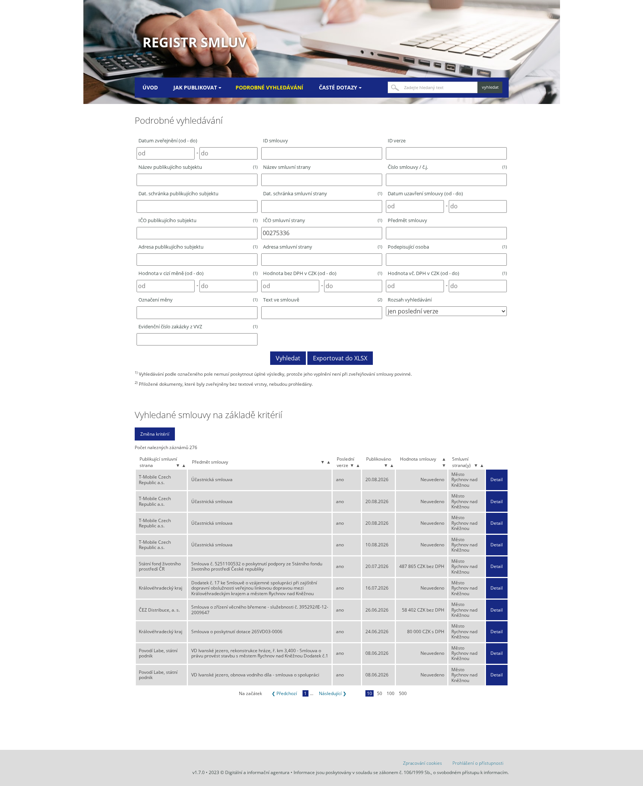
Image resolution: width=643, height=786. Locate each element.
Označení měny (197, 299)
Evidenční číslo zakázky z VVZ (197, 326)
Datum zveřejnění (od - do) (167, 140)
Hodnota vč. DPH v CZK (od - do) (447, 273)
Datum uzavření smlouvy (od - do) (425, 193)
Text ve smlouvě (322, 299)
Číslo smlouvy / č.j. (447, 167)
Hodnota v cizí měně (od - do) (197, 273)
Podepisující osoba (447, 246)
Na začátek (250, 693)
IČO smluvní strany (322, 220)
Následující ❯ (332, 693)
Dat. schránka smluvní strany (322, 193)
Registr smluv (195, 42)
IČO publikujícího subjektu (197, 220)
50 (379, 693)
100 (390, 693)
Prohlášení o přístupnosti (477, 763)
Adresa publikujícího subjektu (197, 246)
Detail (496, 479)
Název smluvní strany (287, 167)
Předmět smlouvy (407, 220)
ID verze (397, 140)
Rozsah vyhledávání (410, 299)
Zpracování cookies (422, 763)
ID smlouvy (275, 140)
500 (403, 693)
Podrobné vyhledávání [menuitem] (269, 87)
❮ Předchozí (284, 693)
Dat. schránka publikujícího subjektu (178, 193)
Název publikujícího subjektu (197, 167)
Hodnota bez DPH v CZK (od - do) (322, 273)
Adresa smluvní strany (322, 246)
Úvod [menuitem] (150, 87)
